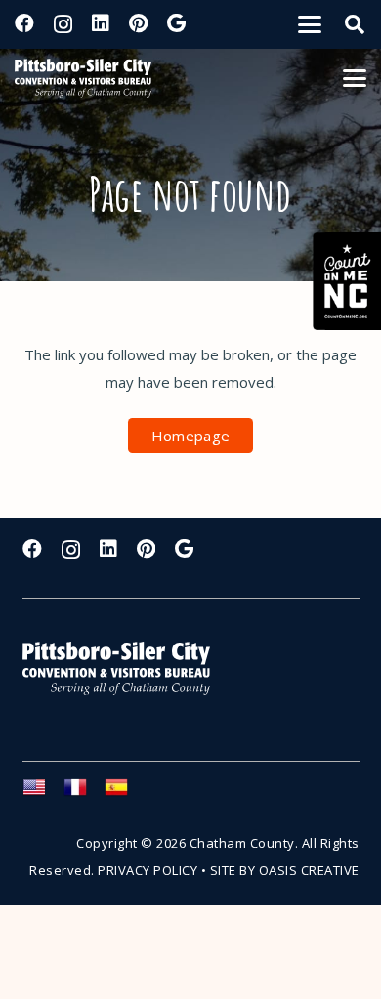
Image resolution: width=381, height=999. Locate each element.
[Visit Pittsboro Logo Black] (83, 78)
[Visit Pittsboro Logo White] (125, 668)
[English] (43, 793)
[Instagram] (63, 24)
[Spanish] (125, 793)
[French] (84, 793)
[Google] (176, 23)
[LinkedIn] (100, 23)
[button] (309, 24)
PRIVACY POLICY (147, 870)
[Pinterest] (138, 23)
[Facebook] (24, 23)
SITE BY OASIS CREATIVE (285, 870)
